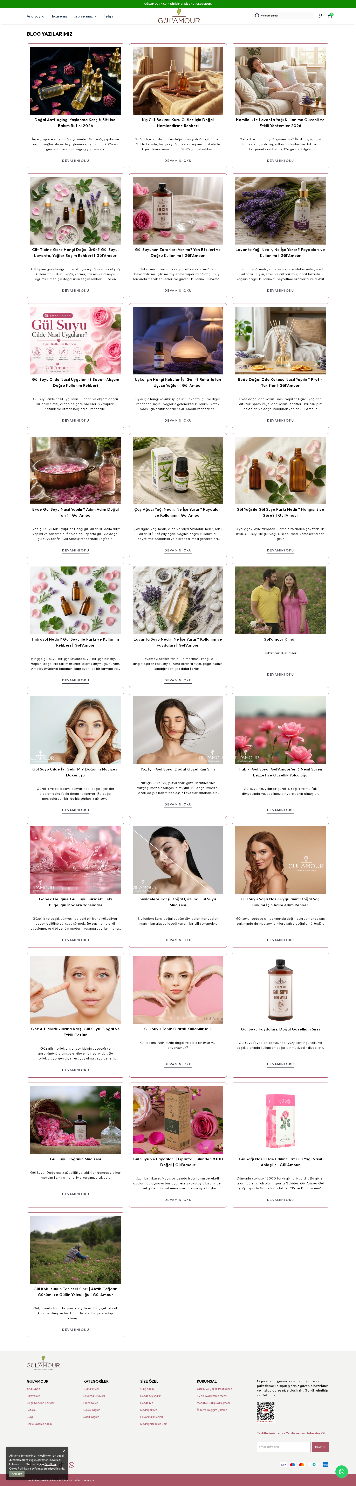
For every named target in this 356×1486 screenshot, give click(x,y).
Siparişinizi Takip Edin (153, 1424)
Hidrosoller (90, 1403)
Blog (30, 1417)
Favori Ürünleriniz (151, 1417)
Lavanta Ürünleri (94, 1396)
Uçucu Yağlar (91, 1410)
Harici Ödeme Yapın (39, 1424)
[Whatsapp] (71, 1465)
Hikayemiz (59, 16)
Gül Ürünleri (91, 1389)
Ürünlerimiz (83, 16)
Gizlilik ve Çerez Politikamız (214, 1389)
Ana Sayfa (35, 16)
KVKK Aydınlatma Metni (212, 1396)
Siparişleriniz (148, 1410)
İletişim (109, 16)
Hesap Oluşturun (151, 1396)
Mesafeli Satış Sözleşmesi (213, 1403)
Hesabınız (146, 1403)
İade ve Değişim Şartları (212, 1410)
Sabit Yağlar (91, 1417)
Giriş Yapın (147, 1389)
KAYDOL (320, 1447)
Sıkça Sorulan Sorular (41, 1403)
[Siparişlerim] (320, 16)
